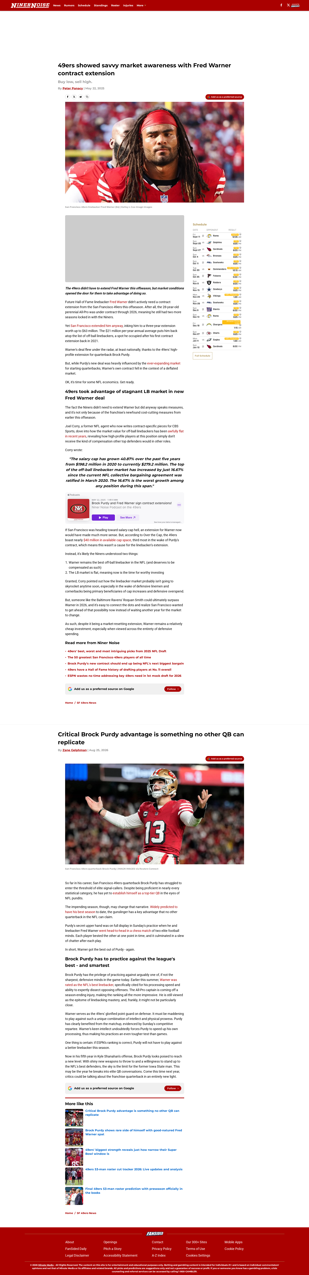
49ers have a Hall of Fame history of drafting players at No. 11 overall (119, 669)
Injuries (128, 5)
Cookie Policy (234, 1249)
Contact (157, 1242)
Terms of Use (195, 1249)
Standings (101, 5)
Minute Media (46, 1265)
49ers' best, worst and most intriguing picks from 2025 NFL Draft (117, 651)
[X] (288, 5)
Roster (115, 5)
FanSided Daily (76, 1249)
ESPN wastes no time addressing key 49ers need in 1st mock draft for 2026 (124, 675)
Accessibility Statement (120, 1255)
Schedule (84, 5)
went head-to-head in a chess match (125, 931)
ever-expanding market (163, 363)
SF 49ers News (86, 702)
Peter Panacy (73, 88)
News (56, 5)
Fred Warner (118, 302)
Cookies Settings (198, 1255)
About (69, 1242)
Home (69, 702)
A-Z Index (159, 1255)
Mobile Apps (233, 1242)
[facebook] (281, 5)
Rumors (69, 5)
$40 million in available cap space (107, 540)
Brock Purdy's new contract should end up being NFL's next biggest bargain (126, 663)
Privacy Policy (162, 1249)
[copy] (87, 96)
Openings (110, 1242)
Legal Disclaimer (77, 1255)
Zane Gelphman (75, 750)
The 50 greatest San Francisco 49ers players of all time (109, 657)
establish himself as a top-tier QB (136, 893)
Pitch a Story (113, 1249)
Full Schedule (202, 355)
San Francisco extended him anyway (97, 326)
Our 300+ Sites (196, 1242)
